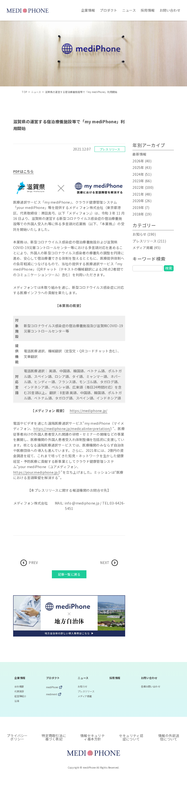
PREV (33, 562)
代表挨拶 (19, 691)
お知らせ (139, 234)
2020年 (138, 200)
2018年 (138, 214)
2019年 (138, 207)
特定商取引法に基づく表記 (54, 737)
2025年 (138, 167)
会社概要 (19, 686)
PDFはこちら (23, 171)
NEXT (104, 562)
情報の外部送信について (168, 737)
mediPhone (52, 687)
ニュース (129, 10)
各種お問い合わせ (150, 686)
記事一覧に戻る (69, 574)
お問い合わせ (169, 10)
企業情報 (88, 10)
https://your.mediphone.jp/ (36, 472)
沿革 (16, 701)
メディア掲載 (142, 247)
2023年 (138, 180)
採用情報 (148, 10)
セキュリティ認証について (131, 737)
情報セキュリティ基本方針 (92, 737)
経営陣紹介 (20, 696)
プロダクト (108, 10)
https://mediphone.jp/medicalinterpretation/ (72, 428)
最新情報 (139, 154)
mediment (51, 694)
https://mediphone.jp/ (88, 410)
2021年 (138, 194)
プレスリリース (110, 149)
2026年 (138, 160)
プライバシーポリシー (17, 737)
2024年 (138, 174)
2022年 (138, 187)
